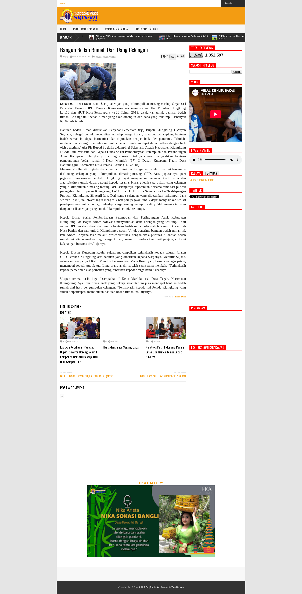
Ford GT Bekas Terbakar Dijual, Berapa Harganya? (86, 376)
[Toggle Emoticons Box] (62, 396)
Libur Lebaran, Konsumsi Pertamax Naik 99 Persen (140, 37)
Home (62, 3)
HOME (63, 29)
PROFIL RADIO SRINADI (85, 29)
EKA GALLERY (151, 483)
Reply (65, 56)
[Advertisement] (181, 15)
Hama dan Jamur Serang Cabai (121, 347)
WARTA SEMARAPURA (116, 29)
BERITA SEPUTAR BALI (146, 29)
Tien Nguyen (177, 587)
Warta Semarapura (81, 56)
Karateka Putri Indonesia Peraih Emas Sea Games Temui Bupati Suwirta (165, 352)
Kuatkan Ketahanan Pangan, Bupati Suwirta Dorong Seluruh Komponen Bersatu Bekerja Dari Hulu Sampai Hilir (79, 354)
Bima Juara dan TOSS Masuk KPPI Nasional (163, 376)
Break (66, 38)
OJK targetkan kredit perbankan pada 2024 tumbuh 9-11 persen (198, 37)
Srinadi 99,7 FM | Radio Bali (147, 587)
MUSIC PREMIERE (201, 180)
